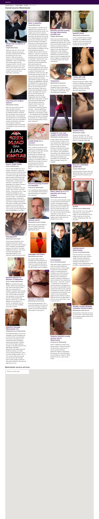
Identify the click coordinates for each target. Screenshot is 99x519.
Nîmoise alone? (34, 220)
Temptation (55, 81)
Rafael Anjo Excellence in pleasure (15, 45)
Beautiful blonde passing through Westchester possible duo (60, 32)
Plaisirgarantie (11, 237)
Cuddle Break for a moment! (35, 142)
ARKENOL (8, 2)
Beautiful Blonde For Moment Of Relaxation (14, 278)
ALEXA (75, 206)
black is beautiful (34, 23)
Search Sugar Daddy (14, 164)
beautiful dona (78, 33)
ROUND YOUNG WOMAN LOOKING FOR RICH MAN (82, 307)
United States (19, 5)
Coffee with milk (79, 77)
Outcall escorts (9, 5)
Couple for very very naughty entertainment (59, 134)
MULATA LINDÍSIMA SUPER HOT (80, 166)
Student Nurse (78, 131)
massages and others (36, 254)
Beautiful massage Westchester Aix (13, 328)
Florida (26, 5)
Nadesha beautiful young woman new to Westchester (60, 338)
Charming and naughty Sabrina (15, 102)
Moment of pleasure (36, 299)
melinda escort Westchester (78, 249)
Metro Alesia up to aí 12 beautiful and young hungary (60, 193)
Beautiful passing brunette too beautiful (38, 184)
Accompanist (56, 260)
